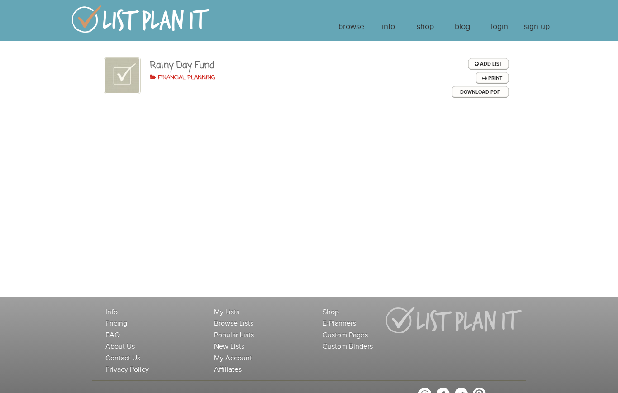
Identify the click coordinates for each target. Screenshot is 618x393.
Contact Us (122, 358)
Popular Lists (234, 335)
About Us (120, 346)
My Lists (226, 312)
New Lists (229, 346)
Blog (462, 27)
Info (388, 27)
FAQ (112, 335)
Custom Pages (345, 335)
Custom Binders (348, 346)
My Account (233, 358)
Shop (425, 27)
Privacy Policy (127, 369)
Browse (351, 27)
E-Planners (339, 323)
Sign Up (537, 27)
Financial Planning (185, 77)
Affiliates (228, 369)
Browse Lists (233, 323)
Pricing (116, 323)
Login (499, 27)
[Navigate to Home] (141, 23)
